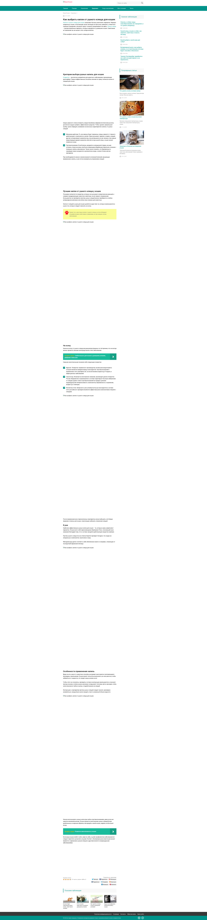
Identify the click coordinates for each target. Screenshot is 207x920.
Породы (74, 8)
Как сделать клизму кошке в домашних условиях (96, 905)
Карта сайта (140, 914)
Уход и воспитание (108, 8)
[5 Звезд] (71, 879)
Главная (65, 8)
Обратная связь (131, 914)
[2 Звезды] (65, 879)
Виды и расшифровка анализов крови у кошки (109, 905)
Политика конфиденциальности (103, 914)
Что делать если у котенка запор (130, 91)
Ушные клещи (111, 26)
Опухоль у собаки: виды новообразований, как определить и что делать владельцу (131, 23)
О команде (116, 914)
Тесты (131, 8)
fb (139, 918)
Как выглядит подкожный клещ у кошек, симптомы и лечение (68, 906)
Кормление (84, 8)
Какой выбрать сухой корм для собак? (130, 41)
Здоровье (95, 8)
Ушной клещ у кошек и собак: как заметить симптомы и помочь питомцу (131, 32)
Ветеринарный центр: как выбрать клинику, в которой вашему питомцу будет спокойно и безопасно (131, 49)
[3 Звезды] (67, 879)
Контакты (123, 914)
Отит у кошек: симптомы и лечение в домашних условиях (82, 905)
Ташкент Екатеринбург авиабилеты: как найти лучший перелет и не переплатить (131, 58)
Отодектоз (66, 77)
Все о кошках (122, 8)
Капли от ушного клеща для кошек (73, 22)
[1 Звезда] (64, 879)
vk (142, 918)
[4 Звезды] (69, 879)
